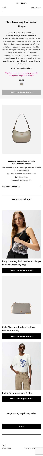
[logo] (21, 3)
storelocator (36, 8)
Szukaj (21, 426)
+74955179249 (23, 170)
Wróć (4, 8)
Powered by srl (32, 448)
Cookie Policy (6, 448)
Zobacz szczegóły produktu (21, 68)
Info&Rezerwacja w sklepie (22, 92)
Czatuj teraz (23, 177)
